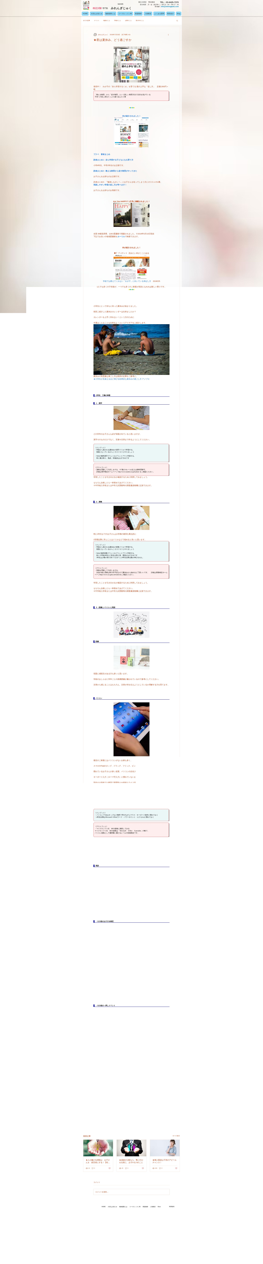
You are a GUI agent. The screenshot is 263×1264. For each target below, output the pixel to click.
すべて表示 (176, 1136)
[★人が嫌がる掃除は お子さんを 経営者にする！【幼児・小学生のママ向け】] (98, 1148)
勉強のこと (106, 20)
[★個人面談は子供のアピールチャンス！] (165, 1148)
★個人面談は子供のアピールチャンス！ (164, 1161)
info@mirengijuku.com (170, 6)
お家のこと (128, 20)
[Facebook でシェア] (94, 1118)
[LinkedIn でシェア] (105, 1118)
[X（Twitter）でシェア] (99, 1118)
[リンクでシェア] (110, 1118)
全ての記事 (86, 20)
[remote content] (131, 96)
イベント (96, 20)
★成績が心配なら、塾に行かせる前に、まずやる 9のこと (131, 1161)
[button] (177, 20)
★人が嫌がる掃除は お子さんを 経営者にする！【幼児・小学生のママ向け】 (98, 1161)
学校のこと (117, 20)
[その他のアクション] (168, 34)
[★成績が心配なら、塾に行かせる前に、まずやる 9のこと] (131, 1148)
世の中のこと (140, 20)
